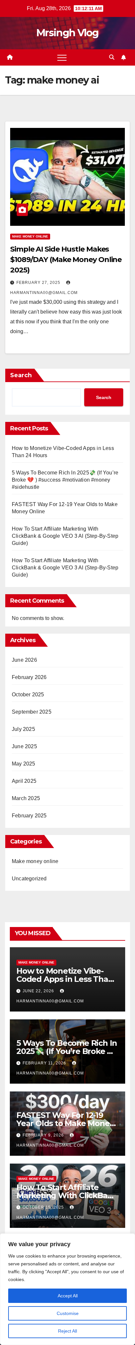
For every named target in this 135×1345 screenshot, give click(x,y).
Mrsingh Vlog (67, 33)
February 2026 (29, 677)
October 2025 (28, 694)
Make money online (30, 236)
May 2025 (23, 763)
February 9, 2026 (44, 1135)
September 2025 (31, 712)
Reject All (67, 1331)
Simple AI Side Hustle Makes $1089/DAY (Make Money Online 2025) (66, 259)
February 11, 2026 (45, 1063)
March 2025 (26, 798)
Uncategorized (29, 878)
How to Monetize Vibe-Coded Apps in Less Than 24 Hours (64, 979)
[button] (111, 57)
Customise (68, 1313)
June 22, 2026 (39, 991)
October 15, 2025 (44, 1207)
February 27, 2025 (39, 282)
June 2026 (24, 660)
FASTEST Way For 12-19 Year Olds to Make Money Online (65, 1123)
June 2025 (24, 746)
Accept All (68, 1295)
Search (21, 375)
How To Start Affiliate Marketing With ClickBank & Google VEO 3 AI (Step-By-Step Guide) (65, 536)
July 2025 (23, 729)
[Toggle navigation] (62, 57)
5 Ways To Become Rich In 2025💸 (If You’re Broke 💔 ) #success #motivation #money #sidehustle (65, 480)
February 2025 (29, 815)
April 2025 (24, 781)
